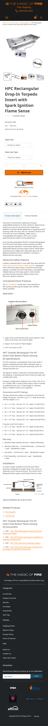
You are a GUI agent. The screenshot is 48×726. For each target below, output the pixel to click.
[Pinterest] (20, 204)
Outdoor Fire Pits (9, 598)
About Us (6, 649)
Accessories (7, 611)
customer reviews (19, 116)
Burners (6, 602)
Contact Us (25, 196)
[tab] (13, 215)
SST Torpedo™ (11, 284)
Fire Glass (6, 607)
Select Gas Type (11, 152)
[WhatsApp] (15, 204)
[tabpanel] (24, 387)
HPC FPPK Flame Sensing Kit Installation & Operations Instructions (23, 538)
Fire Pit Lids (9, 516)
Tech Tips (6, 615)
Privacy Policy (8, 634)
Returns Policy (8, 630)
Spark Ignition (25, 23)
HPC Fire (13, 122)
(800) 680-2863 (26, 10)
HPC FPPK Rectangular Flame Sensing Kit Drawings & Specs (22, 532)
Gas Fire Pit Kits (13, 23)
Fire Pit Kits (7, 594)
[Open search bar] (41, 18)
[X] (11, 204)
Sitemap (36, 716)
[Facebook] (6, 204)
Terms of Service (9, 638)
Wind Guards (10, 512)
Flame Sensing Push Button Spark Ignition (19, 265)
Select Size (9, 139)
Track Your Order (9, 658)
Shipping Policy (9, 626)
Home (5, 23)
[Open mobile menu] (5, 18)
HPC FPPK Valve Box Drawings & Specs (25, 543)
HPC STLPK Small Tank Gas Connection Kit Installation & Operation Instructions (22, 548)
